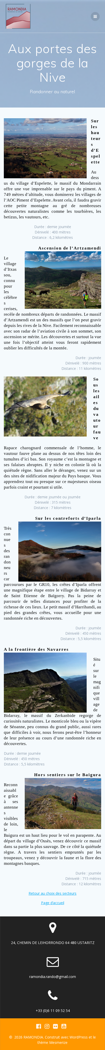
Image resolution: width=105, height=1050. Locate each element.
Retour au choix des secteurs (52, 893)
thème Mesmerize (52, 1042)
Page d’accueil (52, 902)
